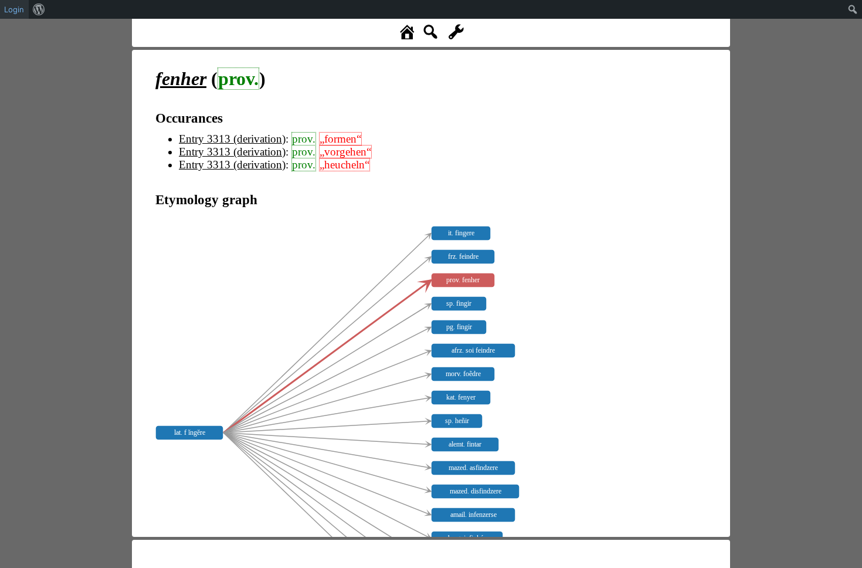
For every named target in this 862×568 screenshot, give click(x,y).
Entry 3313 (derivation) (232, 139)
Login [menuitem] (14, 9)
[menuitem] (39, 9)
